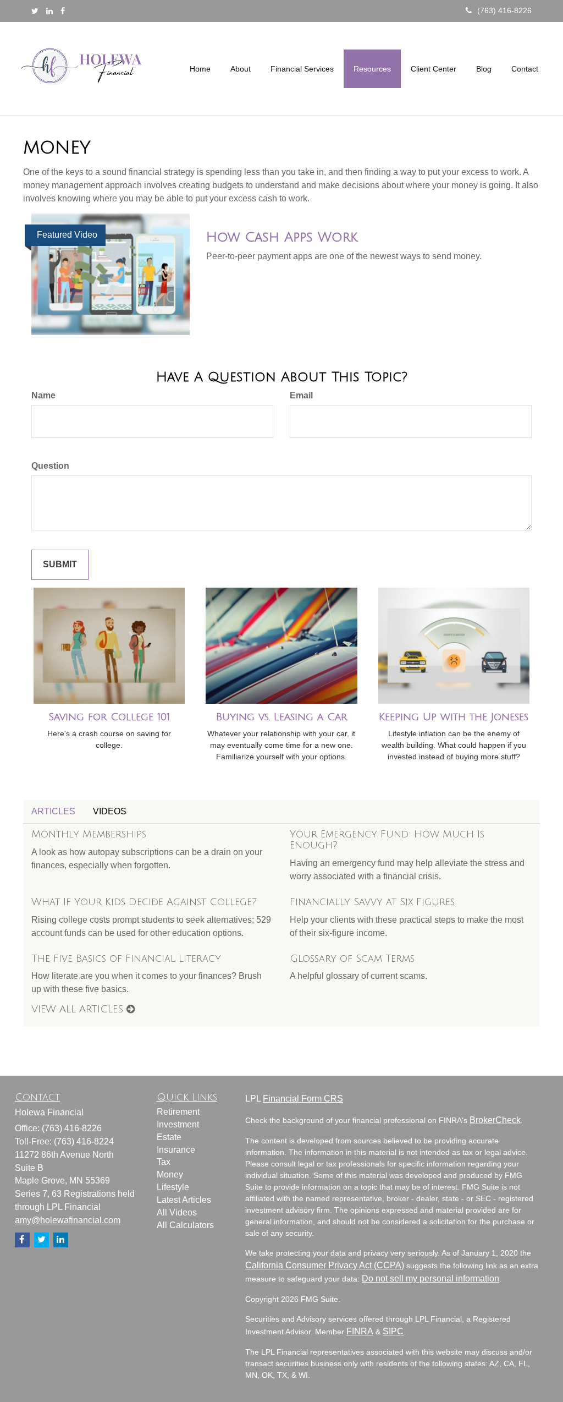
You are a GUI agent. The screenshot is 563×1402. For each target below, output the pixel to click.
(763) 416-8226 (504, 10)
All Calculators (185, 1225)
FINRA (359, 1331)
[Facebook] (62, 11)
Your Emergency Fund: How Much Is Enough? (387, 840)
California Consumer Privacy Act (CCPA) (324, 1265)
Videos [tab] (109, 811)
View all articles (78, 1009)
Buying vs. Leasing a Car (281, 716)
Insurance (176, 1149)
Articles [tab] (53, 811)
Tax (163, 1161)
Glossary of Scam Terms (352, 958)
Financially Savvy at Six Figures (372, 901)
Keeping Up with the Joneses (453, 716)
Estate (169, 1137)
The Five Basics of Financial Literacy (126, 958)
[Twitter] (34, 11)
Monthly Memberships (88, 834)
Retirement (178, 1111)
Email (301, 395)
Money (170, 1174)
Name (43, 395)
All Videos (177, 1212)
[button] (240, 69)
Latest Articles (184, 1199)
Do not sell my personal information (430, 1278)
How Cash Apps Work (282, 237)
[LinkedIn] (49, 11)
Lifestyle (173, 1187)
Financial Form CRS (303, 1098)
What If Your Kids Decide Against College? (144, 901)
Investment (178, 1124)
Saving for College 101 (109, 716)
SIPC (393, 1331)
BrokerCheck (495, 1120)
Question (50, 465)
